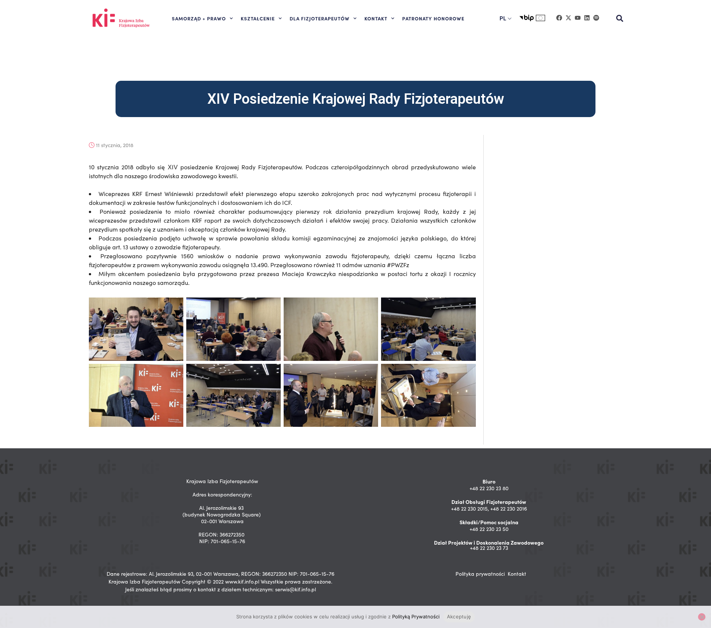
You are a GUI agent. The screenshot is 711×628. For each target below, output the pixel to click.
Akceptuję (459, 616)
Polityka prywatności (480, 573)
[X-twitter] (568, 18)
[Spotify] (596, 18)
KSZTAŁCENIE (258, 18)
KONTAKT (375, 18)
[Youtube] (578, 18)
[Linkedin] (587, 18)
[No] (701, 617)
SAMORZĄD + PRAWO (199, 18)
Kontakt (517, 573)
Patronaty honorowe (433, 18)
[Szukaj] (620, 18)
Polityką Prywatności (416, 616)
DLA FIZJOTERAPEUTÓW (320, 18)
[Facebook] (559, 18)
